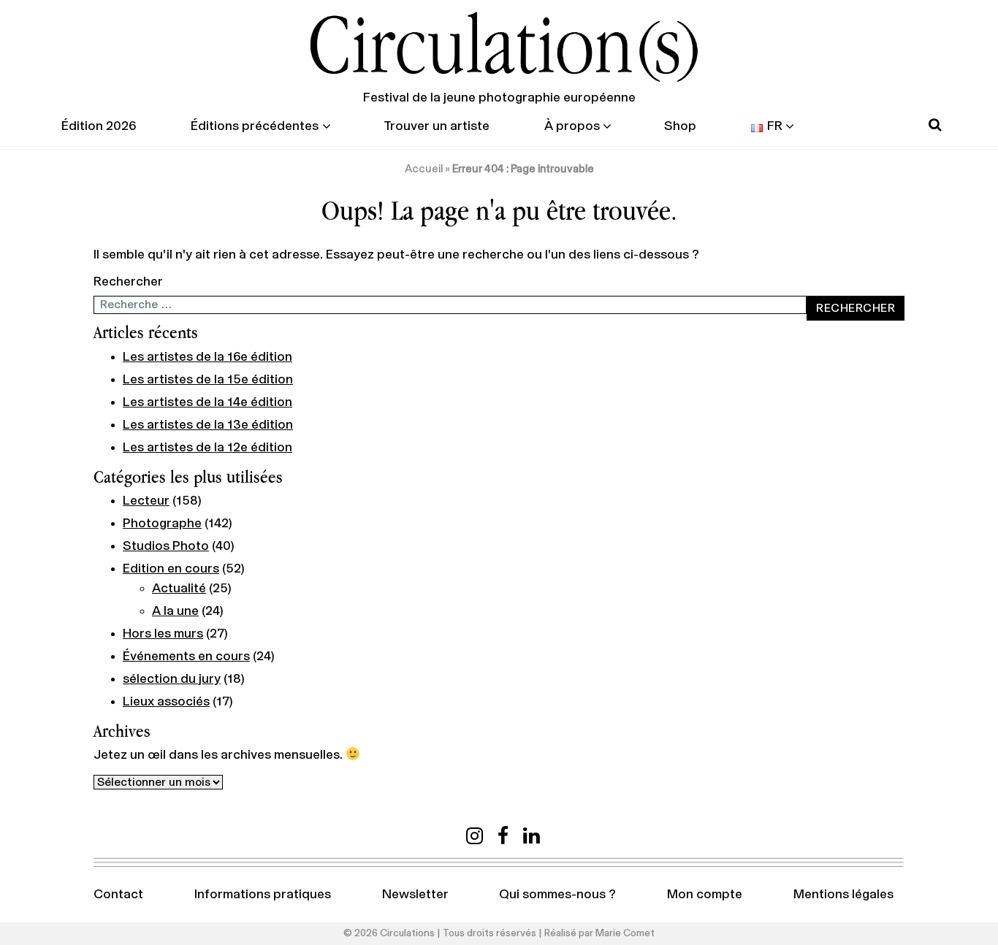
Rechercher (128, 281)
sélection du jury (172, 679)
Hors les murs (163, 633)
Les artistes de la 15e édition (208, 379)
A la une (175, 611)
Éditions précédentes (255, 126)
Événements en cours (186, 656)
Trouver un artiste (437, 126)
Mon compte (704, 894)
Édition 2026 (98, 126)
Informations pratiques (262, 894)
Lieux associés (166, 701)
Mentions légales (843, 894)
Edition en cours (171, 568)
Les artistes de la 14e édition (207, 402)
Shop (680, 126)
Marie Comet (625, 933)
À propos (572, 126)
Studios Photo (166, 546)
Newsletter (415, 894)
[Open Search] (935, 125)
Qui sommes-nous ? (557, 894)
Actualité (179, 588)
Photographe (162, 523)
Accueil (424, 169)
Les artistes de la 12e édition (207, 447)
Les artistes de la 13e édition (208, 425)
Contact (118, 894)
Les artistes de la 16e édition (207, 357)
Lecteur (146, 501)
